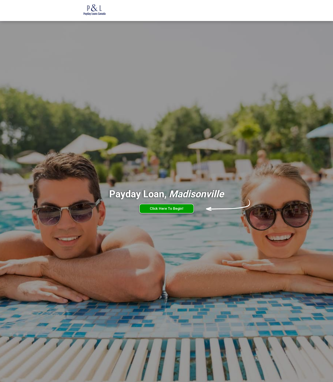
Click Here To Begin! (166, 208)
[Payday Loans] (99, 10)
